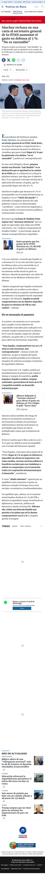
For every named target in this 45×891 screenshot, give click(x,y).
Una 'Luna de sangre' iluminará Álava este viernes (21, 21)
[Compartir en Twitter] (9, 60)
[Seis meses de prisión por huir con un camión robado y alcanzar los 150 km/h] (38, 794)
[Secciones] (2, 6)
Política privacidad (15, 865)
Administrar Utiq (16, 868)
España (14, 526)
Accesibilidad (5, 868)
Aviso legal (4, 865)
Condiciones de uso (29, 865)
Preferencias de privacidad (31, 868)
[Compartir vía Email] (23, 60)
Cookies (39, 865)
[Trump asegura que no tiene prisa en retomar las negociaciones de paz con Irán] (38, 809)
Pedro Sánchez (25, 526)
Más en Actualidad (14, 753)
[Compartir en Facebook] (4, 60)
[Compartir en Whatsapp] (14, 60)
